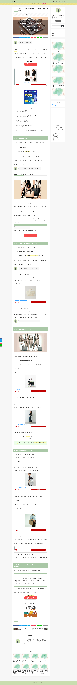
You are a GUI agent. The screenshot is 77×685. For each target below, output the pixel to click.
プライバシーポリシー (41, 682)
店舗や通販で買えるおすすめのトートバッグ (24, 125)
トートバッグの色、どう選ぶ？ (22, 110)
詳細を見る (43, 3)
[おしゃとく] (15, 1)
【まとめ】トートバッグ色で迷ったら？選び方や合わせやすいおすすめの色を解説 (30, 130)
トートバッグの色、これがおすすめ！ (24, 117)
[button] (16, 37)
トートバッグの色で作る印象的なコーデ (24, 121)
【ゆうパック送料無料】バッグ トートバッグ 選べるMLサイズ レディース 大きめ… (25, 82)
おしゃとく (18, 644)
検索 (62, 26)
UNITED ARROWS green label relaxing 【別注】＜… (21, 300)
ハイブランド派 (56, 137)
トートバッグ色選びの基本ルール (23, 111)
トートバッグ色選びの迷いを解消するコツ (25, 116)
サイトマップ (46, 682)
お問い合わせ (35, 682)
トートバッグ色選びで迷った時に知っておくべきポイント (26, 115)
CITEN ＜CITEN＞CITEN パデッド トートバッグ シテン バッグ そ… (23, 487)
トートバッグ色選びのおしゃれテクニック (24, 120)
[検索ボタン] (64, 1)
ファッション (55, 33)
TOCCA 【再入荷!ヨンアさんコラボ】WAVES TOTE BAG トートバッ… (23, 389)
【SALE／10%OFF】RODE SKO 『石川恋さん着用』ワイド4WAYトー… (23, 424)
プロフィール (30, 682)
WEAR (53, 104)
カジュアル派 (21, 126)
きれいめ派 (55, 136)
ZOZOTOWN (54, 105)
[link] (24, 643)
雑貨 (53, 35)
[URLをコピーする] (45, 37)
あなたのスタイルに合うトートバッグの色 (25, 112)
